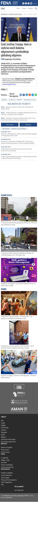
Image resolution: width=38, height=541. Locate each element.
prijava (35, 4)
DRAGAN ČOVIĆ (30, 100)
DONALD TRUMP (15, 100)
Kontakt (4, 462)
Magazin (4, 432)
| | (14, 129)
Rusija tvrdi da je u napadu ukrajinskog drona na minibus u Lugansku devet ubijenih (19, 113)
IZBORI (4, 100)
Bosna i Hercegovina (11, 14)
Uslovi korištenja (7, 465)
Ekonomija (4, 428)
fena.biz (28, 125)
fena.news (9, 125)
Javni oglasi (5, 478)
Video (24, 8)
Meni (3, 8)
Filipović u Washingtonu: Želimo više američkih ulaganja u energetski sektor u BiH (19, 135)
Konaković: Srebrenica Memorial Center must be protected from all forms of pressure (18, 119)
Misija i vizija (5, 460)
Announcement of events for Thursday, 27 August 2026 (17, 108)
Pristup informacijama (9, 480)
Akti (2, 485)
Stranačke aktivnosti (8, 442)
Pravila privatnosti (7, 467)
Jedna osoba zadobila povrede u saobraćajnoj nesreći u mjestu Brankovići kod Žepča (19, 157)
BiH (2, 421)
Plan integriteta (6, 482)
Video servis (5, 452)
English (30, 8)
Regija (3, 425)
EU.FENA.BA (19, 490)
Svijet (3, 423)
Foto (18, 8)
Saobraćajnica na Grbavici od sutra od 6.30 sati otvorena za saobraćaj (16, 150)
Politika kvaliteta (7, 473)
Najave (3, 437)
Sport (3, 435)
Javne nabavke (6, 475)
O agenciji (4, 458)
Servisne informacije (8, 439)
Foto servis (5, 450)
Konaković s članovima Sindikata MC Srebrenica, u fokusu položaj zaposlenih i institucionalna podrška (17, 142)
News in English (6, 447)
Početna (4, 95)
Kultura (3, 430)
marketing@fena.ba (9, 84)
